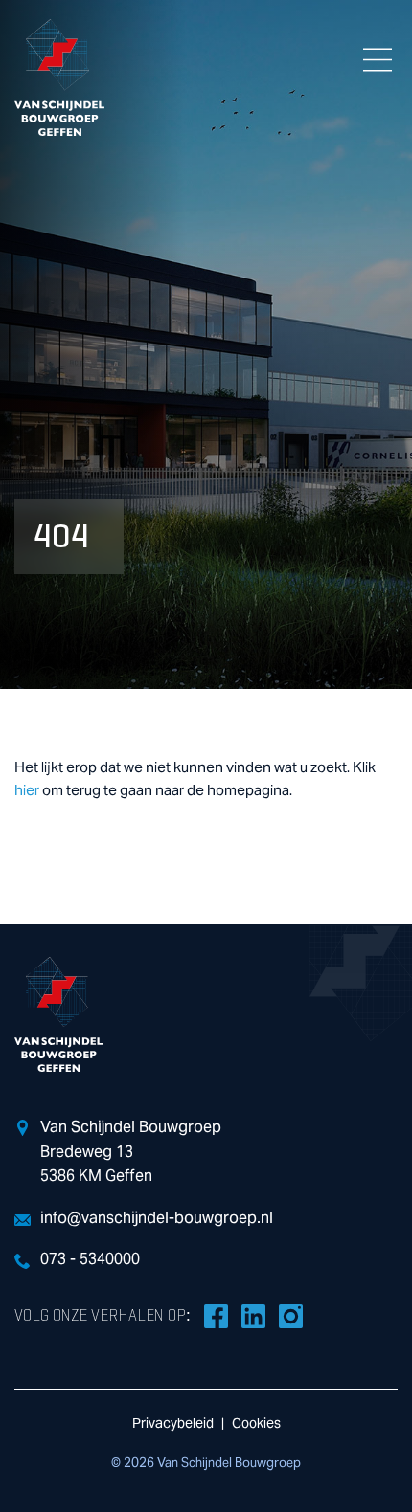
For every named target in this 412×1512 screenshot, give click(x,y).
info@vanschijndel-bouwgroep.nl (156, 1218)
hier (26, 790)
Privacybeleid (173, 1423)
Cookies (256, 1423)
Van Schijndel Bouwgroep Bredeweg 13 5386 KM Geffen (130, 1151)
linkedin (252, 1315)
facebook (215, 1315)
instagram (290, 1315)
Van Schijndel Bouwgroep (59, 77)
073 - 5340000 (90, 1259)
